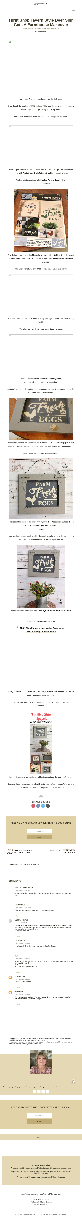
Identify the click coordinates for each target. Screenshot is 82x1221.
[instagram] (38, 1091)
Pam (16, 956)
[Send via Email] (48, 806)
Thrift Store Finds (44, 29)
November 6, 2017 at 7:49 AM (23, 958)
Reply (18, 901)
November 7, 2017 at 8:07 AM (23, 994)
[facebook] (34, 1091)
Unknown (18, 992)
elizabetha (19, 976)
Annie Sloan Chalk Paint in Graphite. (38, 173)
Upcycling (55, 29)
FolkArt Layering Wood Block (61, 522)
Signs (25, 29)
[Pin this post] (33, 806)
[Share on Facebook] (38, 806)
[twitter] (43, 1091)
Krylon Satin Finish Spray (56, 610)
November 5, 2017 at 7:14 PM (23, 890)
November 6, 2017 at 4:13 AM (23, 922)
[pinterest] (47, 1091)
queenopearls (21, 920)
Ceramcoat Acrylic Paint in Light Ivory (46, 379)
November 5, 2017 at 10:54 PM (23, 907)
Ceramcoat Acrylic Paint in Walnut (43, 525)
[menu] (4, 10)
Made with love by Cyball (58, 1214)
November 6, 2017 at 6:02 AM (23, 943)
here (48, 539)
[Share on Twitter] (43, 806)
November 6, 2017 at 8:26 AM (23, 979)
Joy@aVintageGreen (23, 888)
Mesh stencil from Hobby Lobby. (46, 255)
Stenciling (32, 29)
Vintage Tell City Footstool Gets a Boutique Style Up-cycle (20, 852)
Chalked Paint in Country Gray (53, 180)
